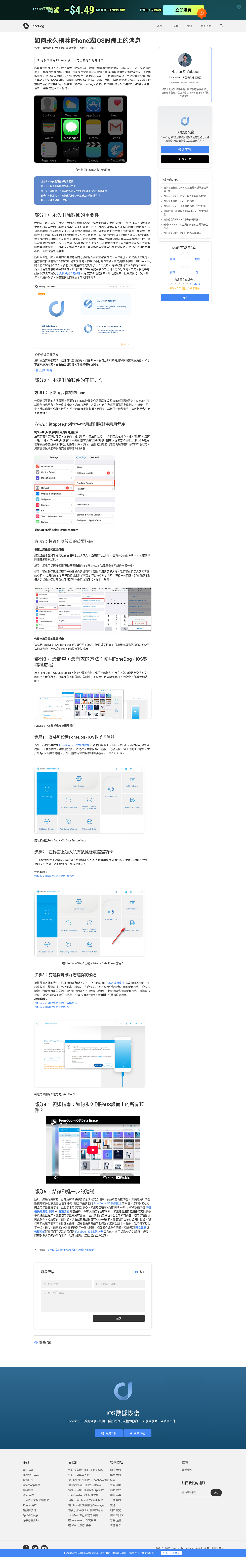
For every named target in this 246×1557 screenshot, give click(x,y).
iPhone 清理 (30, 1505)
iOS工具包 (29, 1470)
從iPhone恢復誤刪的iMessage (86, 1505)
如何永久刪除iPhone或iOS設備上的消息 (71, 1250)
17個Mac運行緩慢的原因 (83, 1515)
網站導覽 (115, 1510)
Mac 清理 (28, 1495)
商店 (176, 26)
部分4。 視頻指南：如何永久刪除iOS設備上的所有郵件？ (70, 195)
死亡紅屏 (140, 1227)
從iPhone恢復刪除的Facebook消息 (88, 1480)
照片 (51, 1211)
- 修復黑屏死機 (43, 370)
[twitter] (35, 1548)
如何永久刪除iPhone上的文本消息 (54, 876)
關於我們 (115, 1470)
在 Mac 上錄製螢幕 (79, 1525)
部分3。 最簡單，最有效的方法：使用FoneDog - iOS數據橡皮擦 (74, 191)
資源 (189, 26)
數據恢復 (28, 1480)
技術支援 (206, 26)
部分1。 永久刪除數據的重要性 (57, 181)
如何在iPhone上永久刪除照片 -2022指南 (184, 206)
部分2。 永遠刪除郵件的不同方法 (58, 186)
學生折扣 (115, 1520)
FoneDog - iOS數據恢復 (107, 1203)
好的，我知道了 (171, 1553)
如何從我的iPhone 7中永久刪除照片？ (183, 219)
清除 (42, 1250)
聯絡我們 (115, 1475)
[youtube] (44, 1548)
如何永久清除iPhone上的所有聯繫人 (55, 1003)
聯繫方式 (63, 1211)
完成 (185, 297)
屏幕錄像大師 (31, 1520)
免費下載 (187, 149)
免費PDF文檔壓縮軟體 (36, 1500)
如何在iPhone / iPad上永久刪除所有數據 (184, 196)
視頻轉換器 (29, 1510)
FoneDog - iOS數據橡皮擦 (74, 745)
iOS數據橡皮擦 (115, 982)
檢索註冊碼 (117, 1515)
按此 (137, 1553)
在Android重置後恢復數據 (83, 1495)
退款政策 (115, 1485)
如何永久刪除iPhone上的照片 (51, 1007)
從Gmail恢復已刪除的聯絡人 (84, 1485)
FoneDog (37, 26)
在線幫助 (115, 1500)
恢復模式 (39, 1231)
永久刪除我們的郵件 (68, 273)
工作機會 (115, 1525)
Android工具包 (31, 1475)
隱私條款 (115, 1490)
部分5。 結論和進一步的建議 (56, 200)
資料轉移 (28, 1490)
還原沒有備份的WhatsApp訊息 (86, 1490)
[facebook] (26, 1548)
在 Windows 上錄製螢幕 (82, 1520)
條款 (112, 1480)
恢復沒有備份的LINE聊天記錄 (85, 1470)
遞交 (118, 1318)
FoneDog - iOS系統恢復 (89, 1231)
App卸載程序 (30, 1515)
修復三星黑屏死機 (79, 1475)
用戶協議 (115, 1495)
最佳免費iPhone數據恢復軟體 (85, 1500)
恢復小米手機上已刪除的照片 (85, 1510)
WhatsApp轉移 (31, 1485)
